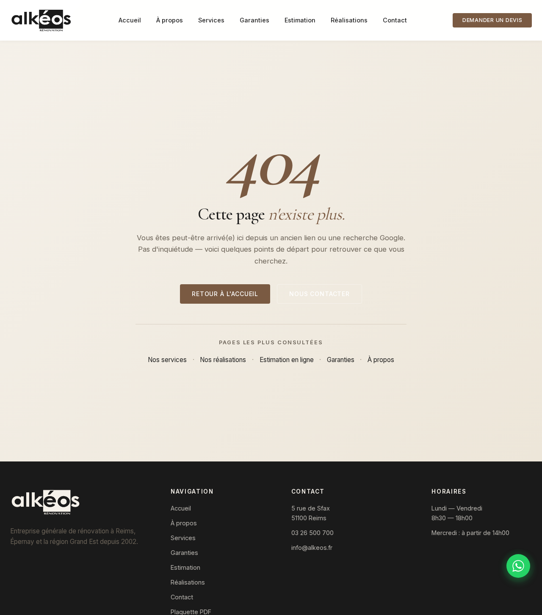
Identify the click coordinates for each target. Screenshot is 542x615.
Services (211, 20)
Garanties (254, 20)
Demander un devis (492, 20)
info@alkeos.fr (311, 547)
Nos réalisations (223, 360)
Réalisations (349, 20)
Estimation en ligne (287, 360)
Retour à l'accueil (225, 293)
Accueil (130, 20)
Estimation (300, 20)
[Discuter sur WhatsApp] (518, 566)
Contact (395, 20)
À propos (169, 20)
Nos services (167, 360)
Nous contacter (319, 293)
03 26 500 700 (312, 532)
